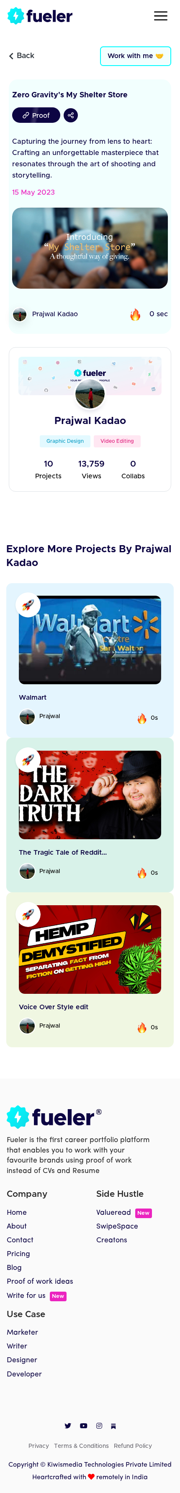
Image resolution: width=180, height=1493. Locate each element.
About (17, 1226)
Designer (22, 1360)
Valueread (122, 1212)
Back (25, 56)
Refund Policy (133, 1446)
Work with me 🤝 (136, 56)
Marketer (22, 1332)
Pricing (18, 1254)
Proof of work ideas (40, 1281)
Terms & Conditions (81, 1446)
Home (17, 1212)
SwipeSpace (117, 1226)
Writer (17, 1346)
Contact (20, 1240)
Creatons (111, 1240)
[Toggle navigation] (160, 16)
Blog (14, 1268)
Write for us (35, 1296)
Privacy (38, 1446)
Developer (24, 1374)
